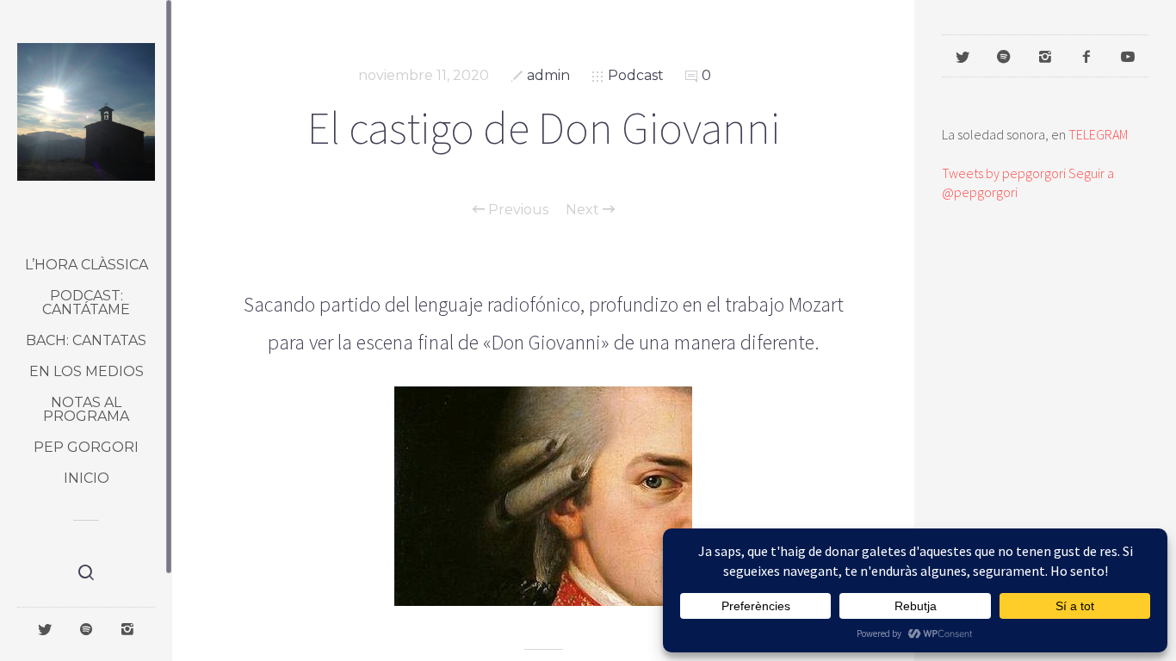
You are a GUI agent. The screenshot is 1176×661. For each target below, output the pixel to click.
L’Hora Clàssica (86, 264)
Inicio (86, 478)
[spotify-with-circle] (1003, 55)
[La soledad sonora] (86, 112)
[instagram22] (127, 628)
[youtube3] (1127, 55)
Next (584, 210)
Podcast (636, 75)
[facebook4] (1086, 55)
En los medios (86, 371)
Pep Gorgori (86, 447)
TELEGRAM (1098, 134)
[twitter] (44, 628)
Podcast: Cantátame (86, 302)
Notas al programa (86, 409)
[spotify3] (86, 628)
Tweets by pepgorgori (1004, 173)
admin (548, 75)
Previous (516, 210)
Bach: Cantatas (86, 340)
